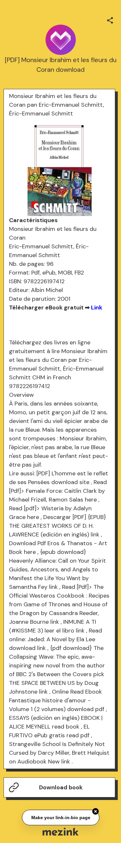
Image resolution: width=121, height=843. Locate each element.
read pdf (77, 735)
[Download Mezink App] (60, 831)
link (95, 534)
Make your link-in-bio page (60, 817)
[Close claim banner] (95, 812)
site (84, 482)
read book (65, 726)
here (91, 499)
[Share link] (110, 19)
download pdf (85, 709)
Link (96, 307)
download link (27, 648)
